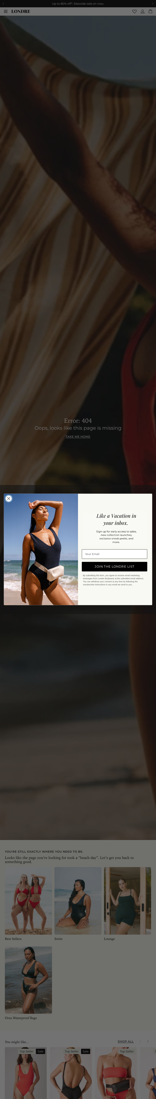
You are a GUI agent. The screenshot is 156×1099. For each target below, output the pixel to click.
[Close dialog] (8, 498)
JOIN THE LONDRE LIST (114, 566)
